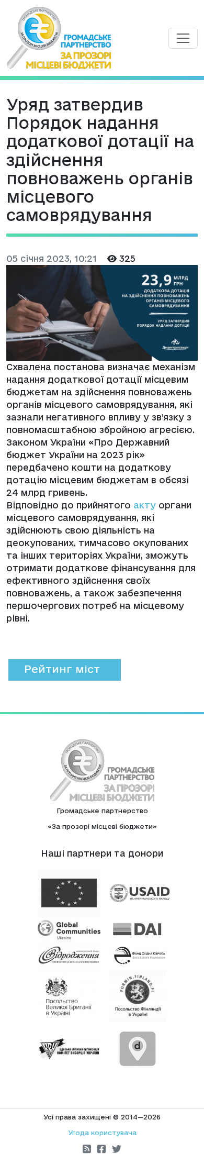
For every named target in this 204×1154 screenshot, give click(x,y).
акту (144, 505)
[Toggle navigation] (183, 38)
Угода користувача (102, 1132)
